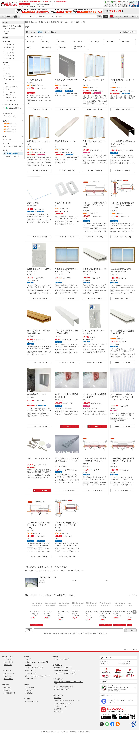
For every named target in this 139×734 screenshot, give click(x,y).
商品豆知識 (7, 687)
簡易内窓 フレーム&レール (66, 80)
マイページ (22, 6)
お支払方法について (124, 661)
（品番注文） (14, 16)
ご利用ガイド (107, 657)
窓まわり (78, 22)
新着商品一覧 (8, 665)
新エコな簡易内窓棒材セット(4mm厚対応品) (66, 270)
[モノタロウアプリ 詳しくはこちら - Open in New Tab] (118, 709)
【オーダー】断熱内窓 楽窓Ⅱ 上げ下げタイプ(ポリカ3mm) (66, 525)
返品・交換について (124, 663)
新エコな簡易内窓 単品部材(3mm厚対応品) (39, 331)
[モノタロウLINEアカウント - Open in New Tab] (107, 725)
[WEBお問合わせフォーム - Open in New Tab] (107, 4)
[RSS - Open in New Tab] (118, 725)
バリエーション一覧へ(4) (39, 362)
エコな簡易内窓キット (36, 80)
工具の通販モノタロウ (32, 22)
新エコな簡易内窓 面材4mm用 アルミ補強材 (122, 142)
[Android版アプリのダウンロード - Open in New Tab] (127, 716)
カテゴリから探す (5, 16)
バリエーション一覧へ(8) (67, 170)
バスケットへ (71, 426)
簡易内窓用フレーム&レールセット (122, 81)
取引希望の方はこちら (32, 701)
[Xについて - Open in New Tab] (102, 725)
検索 (105, 16)
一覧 (48, 32)
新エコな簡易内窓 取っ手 (93, 330)
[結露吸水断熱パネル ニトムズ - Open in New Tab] (119, 604)
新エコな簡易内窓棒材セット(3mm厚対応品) (122, 270)
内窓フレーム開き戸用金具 (38, 458)
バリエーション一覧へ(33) (67, 109)
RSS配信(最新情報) (9, 693)
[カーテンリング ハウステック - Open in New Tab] (36, 604)
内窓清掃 (41, 582)
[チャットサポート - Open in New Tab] (114, 4)
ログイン (24, 4)
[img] (9, 4)
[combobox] (64, 17)
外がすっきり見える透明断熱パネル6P (94, 395)
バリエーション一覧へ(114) (95, 237)
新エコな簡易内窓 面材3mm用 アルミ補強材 (67, 331)
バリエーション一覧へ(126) (95, 490)
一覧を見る (71, 595)
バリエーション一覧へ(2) (94, 109)
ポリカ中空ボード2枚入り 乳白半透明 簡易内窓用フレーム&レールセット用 (122, 396)
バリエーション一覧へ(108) (123, 237)
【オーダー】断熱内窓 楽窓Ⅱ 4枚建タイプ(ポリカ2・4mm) (122, 461)
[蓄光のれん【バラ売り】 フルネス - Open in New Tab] (92, 604)
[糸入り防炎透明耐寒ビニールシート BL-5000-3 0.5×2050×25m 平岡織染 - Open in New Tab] (105, 604)
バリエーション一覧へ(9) (39, 109)
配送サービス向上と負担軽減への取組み (37, 676)
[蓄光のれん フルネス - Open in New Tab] (78, 604)
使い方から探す (8, 679)
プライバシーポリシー (60, 706)
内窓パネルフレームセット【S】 (94, 142)
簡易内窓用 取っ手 (63, 203)
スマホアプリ (8, 690)
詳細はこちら (103, 633)
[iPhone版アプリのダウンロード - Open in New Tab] (109, 716)
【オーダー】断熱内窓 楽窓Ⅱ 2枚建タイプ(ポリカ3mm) (39, 525)
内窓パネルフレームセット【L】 (94, 81)
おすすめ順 (129, 32)
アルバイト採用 (30, 687)
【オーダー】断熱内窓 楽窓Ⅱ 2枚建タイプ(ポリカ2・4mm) (94, 205)
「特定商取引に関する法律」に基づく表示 (66, 700)
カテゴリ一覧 (8, 659)
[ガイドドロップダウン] (123, 5)
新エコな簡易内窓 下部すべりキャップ (39, 270)
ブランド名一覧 (8, 662)
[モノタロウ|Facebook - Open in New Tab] (112, 725)
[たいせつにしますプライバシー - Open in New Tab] (133, 724)
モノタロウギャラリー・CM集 (34, 679)
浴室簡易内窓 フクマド (37, 394)
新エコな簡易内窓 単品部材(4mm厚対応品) (94, 270)
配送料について (105, 663)
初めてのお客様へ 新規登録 (42, 4)
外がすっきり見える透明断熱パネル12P (66, 395)
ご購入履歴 (41, 6)
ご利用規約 (57, 698)
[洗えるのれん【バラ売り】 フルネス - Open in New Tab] (64, 604)
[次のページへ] (134, 612)
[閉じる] (81, 30)
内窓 (21, 16)
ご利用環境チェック (60, 709)
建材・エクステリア (67, 22)
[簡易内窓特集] (31, 588)
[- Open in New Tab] (106, 673)
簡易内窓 (41, 580)
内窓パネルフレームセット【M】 (38, 142)
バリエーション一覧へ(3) (39, 426)
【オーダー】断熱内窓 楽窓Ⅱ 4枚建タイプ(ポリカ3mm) (94, 461)
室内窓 (106, 580)
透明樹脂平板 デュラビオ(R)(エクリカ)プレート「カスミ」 (67, 461)
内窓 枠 (74, 580)
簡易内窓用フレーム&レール (66, 142)
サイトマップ (58, 712)
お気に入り (135, 16)
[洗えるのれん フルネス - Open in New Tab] (50, 604)
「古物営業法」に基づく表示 (62, 703)
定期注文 (32, 6)
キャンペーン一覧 (9, 673)
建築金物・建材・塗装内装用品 (50, 22)
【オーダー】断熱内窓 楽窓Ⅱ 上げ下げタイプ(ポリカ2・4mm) (122, 205)
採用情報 (26, 684)
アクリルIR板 (33, 203)
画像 (41, 32)
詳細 (99, 16)
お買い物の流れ (105, 661)
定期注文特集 (8, 676)
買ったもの (126, 16)
